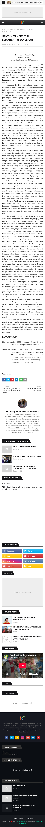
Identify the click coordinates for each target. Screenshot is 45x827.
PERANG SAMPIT (19, 786)
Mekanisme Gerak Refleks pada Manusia (25, 797)
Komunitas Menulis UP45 (12, 44)
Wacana (10, 30)
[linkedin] (33, 737)
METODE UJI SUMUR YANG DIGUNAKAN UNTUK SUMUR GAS (27, 638)
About (21, 818)
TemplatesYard (20, 822)
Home (4, 30)
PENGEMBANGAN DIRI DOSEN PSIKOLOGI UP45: (24, 618)
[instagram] (12, 561)
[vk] (33, 561)
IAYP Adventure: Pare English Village (27, 456)
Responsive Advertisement (22, 12)
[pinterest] (33, 556)
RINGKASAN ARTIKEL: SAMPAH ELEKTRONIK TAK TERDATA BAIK (25, 467)
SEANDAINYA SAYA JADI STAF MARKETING (23, 806)
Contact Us (29, 818)
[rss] (12, 556)
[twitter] (33, 551)
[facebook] (12, 551)
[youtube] (12, 566)
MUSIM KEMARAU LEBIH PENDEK (25, 447)
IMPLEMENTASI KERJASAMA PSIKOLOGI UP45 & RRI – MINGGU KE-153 (27, 628)
